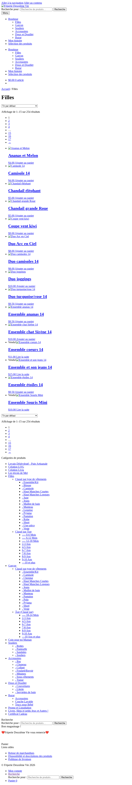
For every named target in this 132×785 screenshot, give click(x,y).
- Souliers (20, 655)
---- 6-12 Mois (29, 537)
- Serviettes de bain (25, 692)
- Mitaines (20, 673)
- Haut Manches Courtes (35, 491)
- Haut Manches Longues (36, 494)
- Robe (25, 519)
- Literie (19, 689)
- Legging (27, 510)
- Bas (18, 661)
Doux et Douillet (24, 34)
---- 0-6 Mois (29, 534)
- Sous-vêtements (24, 676)
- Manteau (27, 506)
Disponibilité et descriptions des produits (30, 756)
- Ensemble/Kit (30, 482)
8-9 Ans (26, 556)
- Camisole (28, 488)
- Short (25, 522)
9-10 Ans (27, 559)
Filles (18, 22)
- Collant (20, 667)
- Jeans (25, 500)
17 (9, 139)
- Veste (25, 528)
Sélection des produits (20, 43)
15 (9, 133)
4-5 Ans (26, 547)
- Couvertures (22, 686)
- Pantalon (27, 516)
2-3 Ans (26, 544)
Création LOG (16, 466)
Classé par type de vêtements (30, 479)
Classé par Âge (23, 531)
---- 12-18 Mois (30, 540)
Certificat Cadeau (17, 713)
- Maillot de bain (31, 503)
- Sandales (20, 652)
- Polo (25, 599)
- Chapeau (20, 664)
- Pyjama (27, 513)
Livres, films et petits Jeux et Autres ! (28, 710)
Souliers (19, 28)
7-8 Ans (26, 553)
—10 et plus (28, 562)
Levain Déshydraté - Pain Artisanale (27, 463)
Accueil (5, 89)
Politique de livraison (19, 759)
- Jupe (25, 497)
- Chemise (27, 578)
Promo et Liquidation (19, 707)
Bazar (18, 37)
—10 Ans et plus (31, 636)
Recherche (59, 9)
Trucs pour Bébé (24, 704)
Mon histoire (15, 40)
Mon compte (15, 770)
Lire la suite (22, 356)
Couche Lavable (24, 701)
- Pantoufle (21, 649)
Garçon (19, 25)
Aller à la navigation (12, 2)
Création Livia (16, 469)
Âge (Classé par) (24, 611)
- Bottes (19, 645)
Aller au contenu (33, 2)
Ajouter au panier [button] (24, 162)
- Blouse (26, 485)
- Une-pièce (28, 525)
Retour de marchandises (21, 753)
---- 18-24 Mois (30, 615)
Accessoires (21, 31)
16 (9, 136)
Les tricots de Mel (18, 473)
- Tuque (19, 679)
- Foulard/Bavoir (24, 670)
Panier (12, 780)
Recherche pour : (10, 9)
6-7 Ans (26, 550)
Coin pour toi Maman (20, 639)
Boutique (13, 19)
